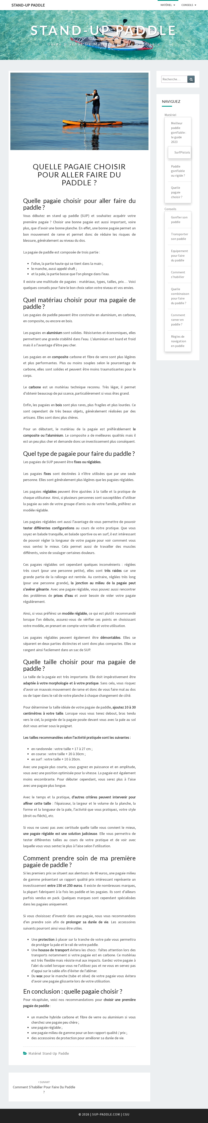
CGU (126, 1114)
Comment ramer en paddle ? (178, 319)
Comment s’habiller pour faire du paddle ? (44, 1087)
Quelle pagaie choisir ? (176, 192)
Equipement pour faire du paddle (179, 255)
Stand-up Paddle (28, 5)
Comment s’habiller (178, 274)
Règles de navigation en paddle (178, 341)
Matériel (166, 5)
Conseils (187, 5)
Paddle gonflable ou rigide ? (178, 171)
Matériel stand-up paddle (48, 1053)
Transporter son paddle (179, 236)
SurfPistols (182, 152)
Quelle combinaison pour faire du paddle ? (180, 296)
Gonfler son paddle (179, 219)
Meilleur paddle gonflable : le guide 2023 (178, 132)
